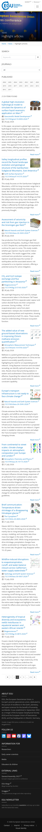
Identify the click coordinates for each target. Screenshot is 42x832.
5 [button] (23, 677)
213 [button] (30, 677)
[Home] (12, 5)
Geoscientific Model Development (17, 116)
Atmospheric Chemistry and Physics (18, 459)
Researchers (6, 749)
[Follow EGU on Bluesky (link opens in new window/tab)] (29, 736)
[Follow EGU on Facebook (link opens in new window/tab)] (19, 736)
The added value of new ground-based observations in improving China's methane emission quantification (15, 336)
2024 (15, 82)
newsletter (22, 805)
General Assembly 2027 (11, 776)
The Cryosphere (10, 516)
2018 (9, 86)
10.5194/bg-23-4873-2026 (15, 634)
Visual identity (21, 828)
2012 (4, 90)
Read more (34, 154)
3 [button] (17, 677)
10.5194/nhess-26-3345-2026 (16, 404)
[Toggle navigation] (37, 6)
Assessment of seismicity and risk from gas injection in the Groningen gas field (15, 222)
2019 (4, 86)
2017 (15, 86)
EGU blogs (6, 784)
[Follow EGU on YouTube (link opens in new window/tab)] (14, 736)
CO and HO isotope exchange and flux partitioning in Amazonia (13, 279)
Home (4, 44)
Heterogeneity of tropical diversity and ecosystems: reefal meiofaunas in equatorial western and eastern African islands (14, 622)
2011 (9, 90)
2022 (26, 82)
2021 (31, 82)
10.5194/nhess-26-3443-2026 (16, 233)
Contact (7, 825)
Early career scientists (10, 754)
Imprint (17, 825)
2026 (4, 82)
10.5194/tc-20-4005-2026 (15, 519)
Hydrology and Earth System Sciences (18, 574)
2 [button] (14, 677)
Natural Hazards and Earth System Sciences (21, 230)
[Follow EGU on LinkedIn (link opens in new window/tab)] (4, 736)
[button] (38, 57)
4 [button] (20, 677)
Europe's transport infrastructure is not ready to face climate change (15, 393)
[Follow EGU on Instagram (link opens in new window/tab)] (9, 736)
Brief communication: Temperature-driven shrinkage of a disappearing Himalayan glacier (15, 508)
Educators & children (10, 764)
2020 (37, 82)
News (10, 44)
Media (4, 759)
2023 (20, 82)
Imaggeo (5, 791)
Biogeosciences (10, 285)
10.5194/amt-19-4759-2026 (16, 348)
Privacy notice (29, 825)
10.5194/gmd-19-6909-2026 (16, 119)
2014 (31, 86)
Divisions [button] (36, 2)
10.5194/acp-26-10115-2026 (16, 462)
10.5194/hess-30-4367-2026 (16, 576)
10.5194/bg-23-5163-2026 (15, 287)
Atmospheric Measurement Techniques (19, 345)
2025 (9, 82)
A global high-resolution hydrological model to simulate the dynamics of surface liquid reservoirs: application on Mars (14, 107)
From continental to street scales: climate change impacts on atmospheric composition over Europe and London (14, 450)
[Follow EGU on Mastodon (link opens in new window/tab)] (24, 736)
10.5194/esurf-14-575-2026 (16, 176)
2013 (37, 86)
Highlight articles (21, 44)
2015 (26, 86)
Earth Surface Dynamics (13, 174)
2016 (20, 86)
